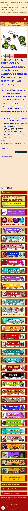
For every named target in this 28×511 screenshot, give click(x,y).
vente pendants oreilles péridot (8, 171)
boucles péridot (10, 159)
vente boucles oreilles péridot (8, 166)
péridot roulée (19, 174)
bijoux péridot (15, 179)
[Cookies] (3, 508)
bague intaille (4, 181)
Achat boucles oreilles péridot (8, 164)
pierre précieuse (5, 176)
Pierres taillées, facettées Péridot (18, 134)
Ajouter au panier (21, 152)
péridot (3, 159)
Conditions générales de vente (14, 506)
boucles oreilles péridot (19, 161)
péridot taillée (21, 171)
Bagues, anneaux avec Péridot (12, 123)
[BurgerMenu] (25, 19)
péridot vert (4, 174)
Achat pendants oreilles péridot (8, 169)
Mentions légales (14, 504)
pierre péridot (14, 176)
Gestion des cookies (14, 509)
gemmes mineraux (5, 179)
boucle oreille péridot (21, 166)
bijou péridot (23, 179)
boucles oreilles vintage (6, 161)
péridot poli (11, 174)
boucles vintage (18, 159)
